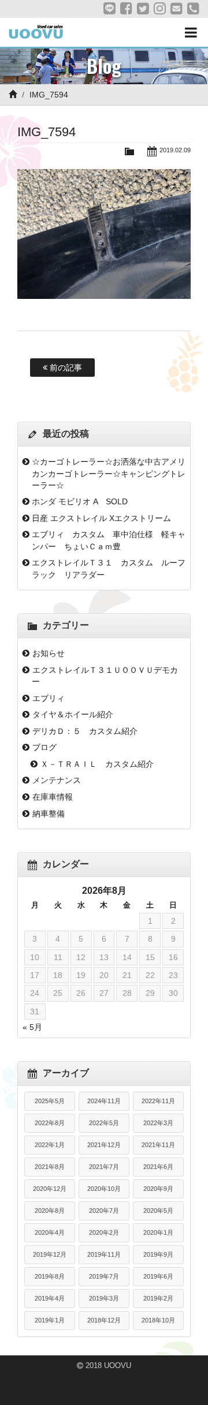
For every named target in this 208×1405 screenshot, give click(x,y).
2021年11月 (158, 1144)
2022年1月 (50, 1144)
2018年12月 (104, 1320)
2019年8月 (50, 1276)
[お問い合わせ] (176, 8)
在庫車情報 (52, 796)
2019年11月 (104, 1254)
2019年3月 (104, 1298)
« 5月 (32, 1027)
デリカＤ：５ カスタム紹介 (85, 731)
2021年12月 (104, 1144)
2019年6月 (158, 1276)
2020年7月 (104, 1210)
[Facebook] (126, 8)
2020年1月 (158, 1232)
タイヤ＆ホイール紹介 (72, 714)
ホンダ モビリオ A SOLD (80, 501)
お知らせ (48, 653)
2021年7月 (104, 1166)
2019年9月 (158, 1254)
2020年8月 (50, 1210)
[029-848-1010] (193, 8)
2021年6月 (158, 1166)
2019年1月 (50, 1320)
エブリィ (48, 698)
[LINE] (109, 8)
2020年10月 (104, 1188)
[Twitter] (143, 8)
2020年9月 (158, 1188)
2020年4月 (50, 1232)
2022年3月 (158, 1122)
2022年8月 (50, 1122)
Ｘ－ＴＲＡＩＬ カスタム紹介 (97, 764)
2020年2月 (104, 1232)
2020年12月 (49, 1188)
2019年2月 (158, 1298)
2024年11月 (104, 1100)
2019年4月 (50, 1298)
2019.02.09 (175, 150)
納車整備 (48, 813)
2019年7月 (104, 1276)
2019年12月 (49, 1254)
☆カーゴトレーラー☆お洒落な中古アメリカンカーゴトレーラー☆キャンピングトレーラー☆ (108, 473)
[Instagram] (160, 8)
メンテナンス (56, 780)
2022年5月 (104, 1122)
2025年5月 (50, 1100)
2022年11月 (158, 1100)
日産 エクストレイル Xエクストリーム (101, 518)
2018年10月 (158, 1320)
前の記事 (64, 367)
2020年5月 (158, 1210)
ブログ (44, 747)
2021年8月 (50, 1166)
